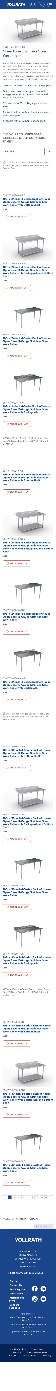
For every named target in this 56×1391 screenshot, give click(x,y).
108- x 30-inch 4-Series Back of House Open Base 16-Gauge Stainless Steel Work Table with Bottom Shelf (27, 1028)
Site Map (16, 1352)
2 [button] (14, 1198)
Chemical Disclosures (37, 1352)
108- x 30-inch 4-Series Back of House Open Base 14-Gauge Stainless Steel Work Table (27, 892)
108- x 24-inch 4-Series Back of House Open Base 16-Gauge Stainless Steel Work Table (27, 616)
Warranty (47, 1355)
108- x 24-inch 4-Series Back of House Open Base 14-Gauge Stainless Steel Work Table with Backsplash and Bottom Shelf (28, 272)
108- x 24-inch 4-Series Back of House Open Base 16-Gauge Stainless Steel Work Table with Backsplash (27, 684)
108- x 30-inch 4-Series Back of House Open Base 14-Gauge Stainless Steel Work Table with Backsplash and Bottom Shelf (28, 823)
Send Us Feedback (14, 1306)
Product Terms (29, 1355)
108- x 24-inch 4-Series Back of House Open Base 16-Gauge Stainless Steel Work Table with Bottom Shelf (27, 477)
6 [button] (32, 1198)
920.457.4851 (29, 1262)
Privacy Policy (38, 1349)
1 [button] (9, 1198)
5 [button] (28, 1198)
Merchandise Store (16, 1299)
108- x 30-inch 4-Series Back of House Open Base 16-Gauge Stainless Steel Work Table (27, 1168)
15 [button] (42, 1198)
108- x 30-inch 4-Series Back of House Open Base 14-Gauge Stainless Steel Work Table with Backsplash (27, 960)
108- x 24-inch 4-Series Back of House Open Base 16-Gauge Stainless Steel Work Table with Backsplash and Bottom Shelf (28, 547)
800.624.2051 (29, 1266)
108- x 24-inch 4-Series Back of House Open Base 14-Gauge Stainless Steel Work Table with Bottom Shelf (27, 201)
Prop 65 (13, 1355)
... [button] (37, 1198)
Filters (9, 151)
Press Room (16, 1293)
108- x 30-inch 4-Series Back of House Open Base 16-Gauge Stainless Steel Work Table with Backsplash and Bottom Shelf (28, 1098)
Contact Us (16, 1285)
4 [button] (23, 1198)
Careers (14, 1281)
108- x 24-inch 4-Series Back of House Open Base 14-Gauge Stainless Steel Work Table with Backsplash (27, 409)
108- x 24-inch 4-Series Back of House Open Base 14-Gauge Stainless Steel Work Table (27, 341)
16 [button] (46, 1198)
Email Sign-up (17, 1289)
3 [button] (18, 1198)
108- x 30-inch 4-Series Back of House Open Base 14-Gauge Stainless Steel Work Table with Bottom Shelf (27, 753)
